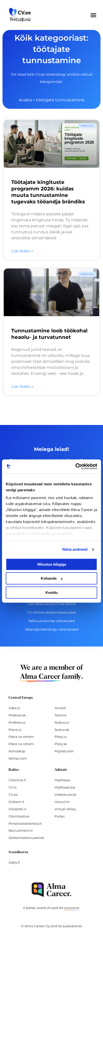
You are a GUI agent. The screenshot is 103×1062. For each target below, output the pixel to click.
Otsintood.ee (19, 816)
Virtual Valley (65, 809)
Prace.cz (15, 730)
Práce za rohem (21, 744)
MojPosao (62, 780)
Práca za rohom (21, 737)
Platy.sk (60, 744)
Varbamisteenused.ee (26, 838)
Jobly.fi (14, 862)
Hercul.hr (62, 802)
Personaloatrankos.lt (25, 823)
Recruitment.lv (20, 830)
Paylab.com (64, 751)
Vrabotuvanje (65, 794)
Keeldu (52, 592)
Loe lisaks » (22, 251)
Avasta (25, 100)
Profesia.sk (17, 715)
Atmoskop (16, 751)
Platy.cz (60, 737)
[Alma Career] (51, 890)
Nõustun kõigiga (51, 564)
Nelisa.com (17, 758)
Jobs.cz (14, 708)
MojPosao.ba (64, 787)
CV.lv (12, 787)
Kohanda (48, 578)
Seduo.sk (61, 730)
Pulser (59, 816)
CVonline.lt (17, 780)
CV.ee (13, 794)
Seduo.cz (61, 722)
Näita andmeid (75, 549)
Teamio (60, 715)
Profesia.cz (17, 722)
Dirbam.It (16, 802)
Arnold (60, 708)
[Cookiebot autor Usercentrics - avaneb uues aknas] (75, 466)
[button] (93, 15)
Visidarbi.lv (17, 809)
